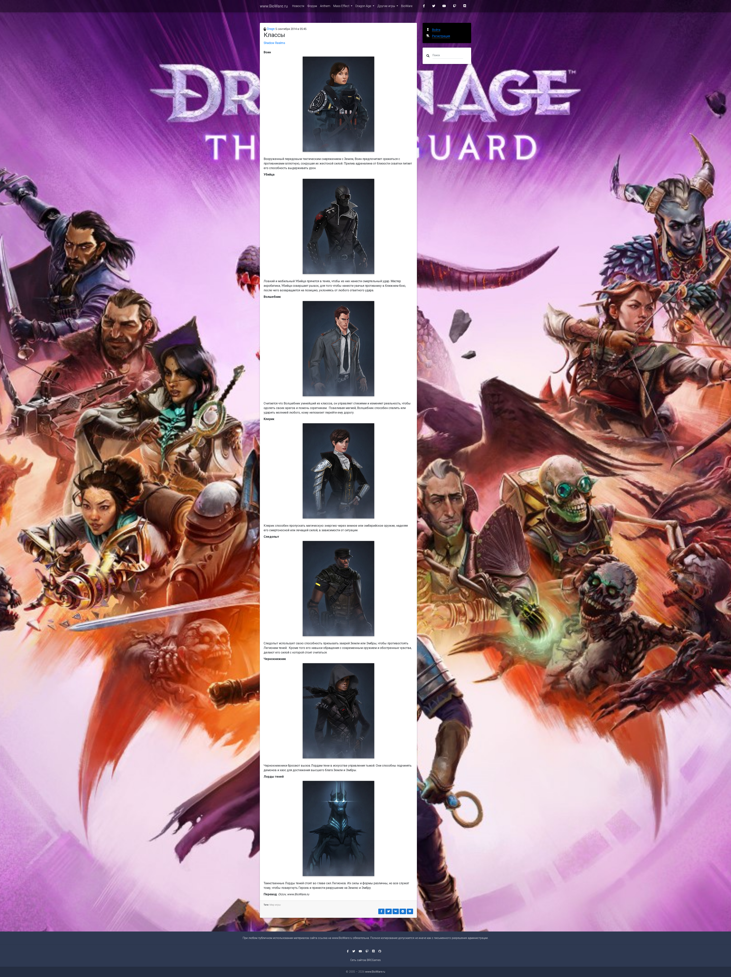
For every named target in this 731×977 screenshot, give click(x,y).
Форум (312, 6)
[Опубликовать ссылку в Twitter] (388, 911)
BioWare (407, 6)
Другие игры (386, 6)
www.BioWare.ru (274, 6)
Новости (298, 6)
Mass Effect (341, 6)
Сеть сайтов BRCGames (365, 960)
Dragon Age (363, 6)
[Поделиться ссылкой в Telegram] (403, 911)
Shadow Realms (274, 43)
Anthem (325, 6)
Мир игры (275, 904)
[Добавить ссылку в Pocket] (410, 911)
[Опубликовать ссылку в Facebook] (381, 911)
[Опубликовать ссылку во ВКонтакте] (396, 911)
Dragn (270, 29)
